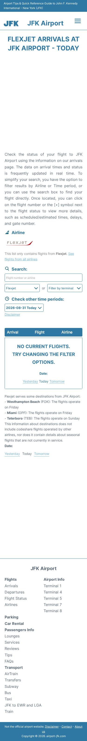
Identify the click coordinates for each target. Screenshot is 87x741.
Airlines (11, 604)
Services (12, 642)
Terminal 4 (53, 592)
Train (9, 711)
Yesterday (30, 381)
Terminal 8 (53, 610)
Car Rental (14, 623)
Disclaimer (52, 726)
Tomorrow (56, 381)
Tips (8, 655)
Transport (14, 667)
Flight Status (16, 598)
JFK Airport (45, 23)
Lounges (12, 636)
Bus (8, 692)
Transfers (13, 680)
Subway (12, 686)
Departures (14, 592)
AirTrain (11, 673)
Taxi (8, 699)
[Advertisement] (43, 103)
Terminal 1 (52, 586)
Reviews (12, 648)
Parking (11, 617)
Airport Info (54, 579)
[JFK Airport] (11, 23)
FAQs (9, 661)
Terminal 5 (53, 598)
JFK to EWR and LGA (23, 705)
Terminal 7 (53, 604)
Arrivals (11, 586)
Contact (66, 726)
